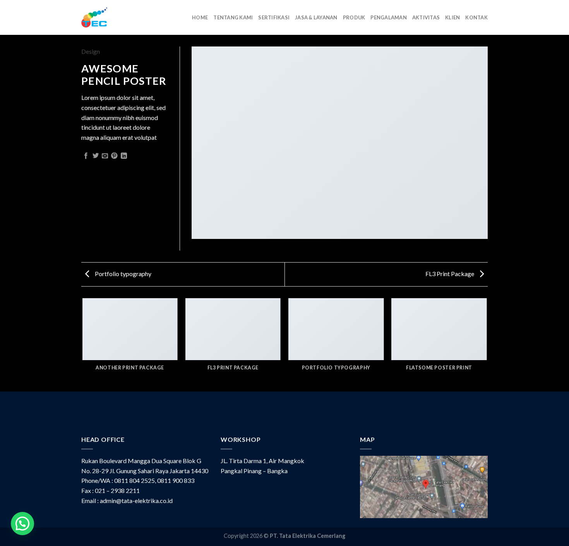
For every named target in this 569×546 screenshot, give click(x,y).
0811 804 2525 (134, 480)
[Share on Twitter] (96, 156)
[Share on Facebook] (86, 156)
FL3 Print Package (450, 273)
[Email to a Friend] (105, 156)
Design (90, 51)
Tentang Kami (233, 17)
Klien (452, 17)
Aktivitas (426, 17)
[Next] (486, 344)
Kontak (476, 17)
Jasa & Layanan (316, 17)
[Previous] (83, 344)
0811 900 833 (175, 480)
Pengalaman (388, 17)
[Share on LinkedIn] (124, 156)
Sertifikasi (274, 17)
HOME (200, 17)
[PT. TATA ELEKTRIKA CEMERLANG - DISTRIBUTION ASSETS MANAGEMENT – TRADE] (94, 17)
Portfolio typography (122, 273)
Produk (354, 17)
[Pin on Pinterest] (114, 156)
